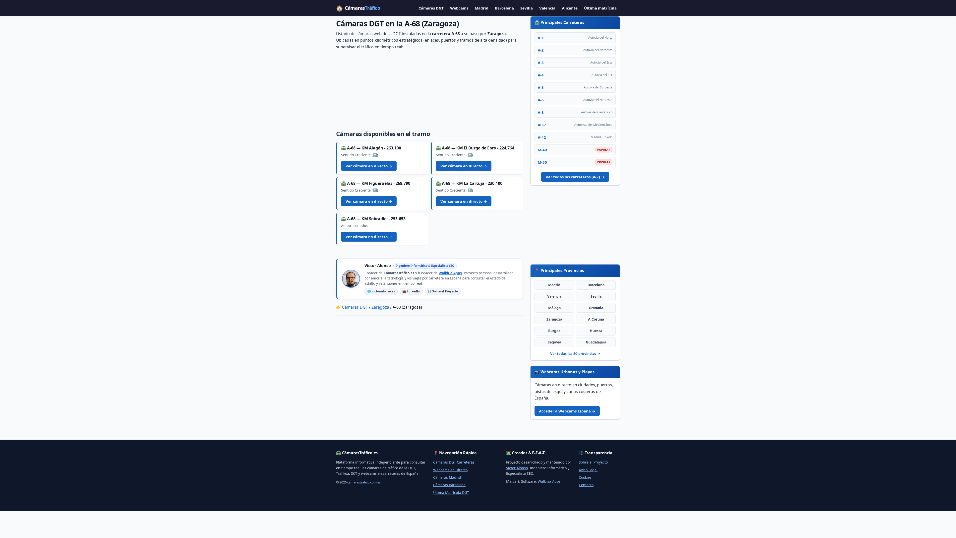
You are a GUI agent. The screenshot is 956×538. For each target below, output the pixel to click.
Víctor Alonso (517, 468)
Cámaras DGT (431, 7)
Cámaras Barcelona (449, 484)
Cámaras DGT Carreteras (454, 462)
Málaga (554, 307)
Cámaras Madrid (447, 477)
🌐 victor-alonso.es (381, 291)
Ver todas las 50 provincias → (575, 353)
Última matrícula (600, 7)
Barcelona (504, 7)
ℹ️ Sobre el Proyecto (443, 291)
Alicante (570, 7)
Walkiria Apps (450, 273)
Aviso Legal (588, 470)
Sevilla (526, 7)
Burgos (554, 330)
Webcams (459, 7)
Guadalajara (596, 342)
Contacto (586, 484)
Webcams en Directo (450, 470)
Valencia (547, 7)
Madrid (481, 7)
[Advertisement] (429, 89)
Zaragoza (554, 319)
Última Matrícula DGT (451, 492)
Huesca (596, 330)
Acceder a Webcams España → (567, 410)
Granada (596, 307)
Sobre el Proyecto (593, 462)
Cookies (585, 477)
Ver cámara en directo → (369, 165)
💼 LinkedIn (411, 291)
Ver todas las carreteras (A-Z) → (575, 176)
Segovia (554, 342)
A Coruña (596, 319)
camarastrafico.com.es (364, 482)
